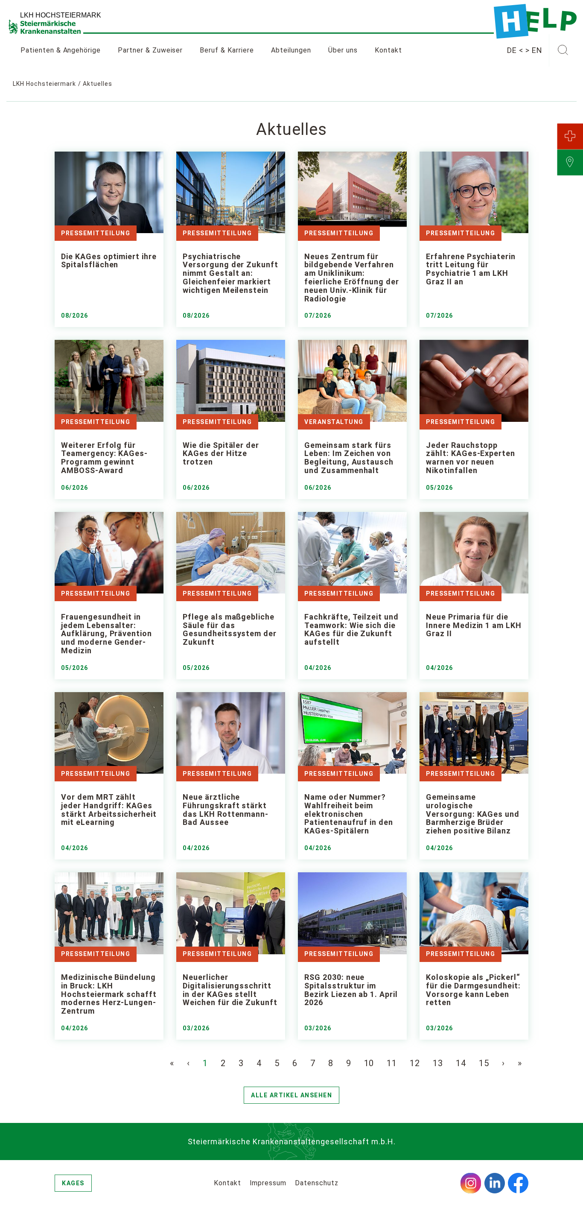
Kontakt (388, 50)
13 (438, 1063)
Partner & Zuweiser (150, 50)
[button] (563, 50)
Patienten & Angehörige (60, 50)
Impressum (268, 1183)
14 (461, 1063)
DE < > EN (524, 50)
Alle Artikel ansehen (291, 1095)
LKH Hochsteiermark (44, 83)
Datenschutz (316, 1183)
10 (369, 1063)
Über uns (343, 50)
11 (392, 1063)
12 (415, 1063)
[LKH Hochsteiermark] (535, 21)
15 (484, 1063)
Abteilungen (291, 50)
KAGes (73, 1183)
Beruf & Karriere (227, 50)
